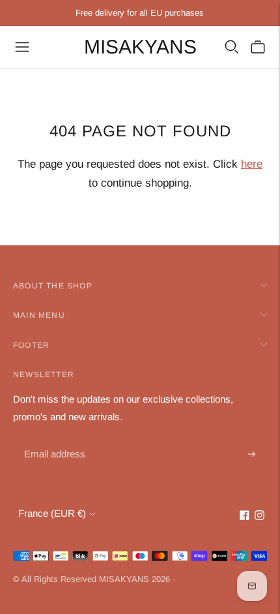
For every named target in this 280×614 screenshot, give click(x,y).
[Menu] (22, 47)
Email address (53, 439)
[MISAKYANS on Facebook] (244, 516)
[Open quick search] (232, 47)
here (251, 164)
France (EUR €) (52, 513)
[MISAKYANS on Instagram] (259, 516)
